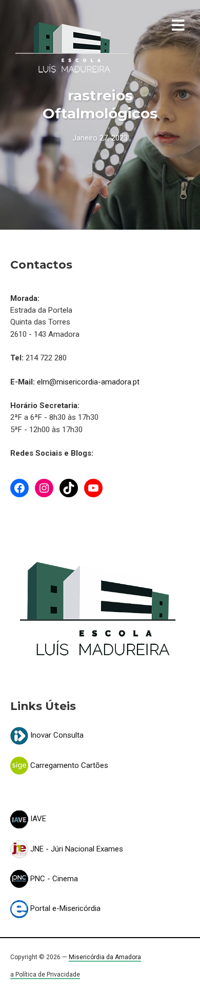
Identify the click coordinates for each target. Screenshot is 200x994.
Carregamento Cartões (68, 765)
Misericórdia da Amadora (105, 957)
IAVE (37, 818)
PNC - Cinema (53, 878)
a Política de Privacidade (45, 974)
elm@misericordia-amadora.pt (88, 382)
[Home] (72, 47)
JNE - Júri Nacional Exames (75, 849)
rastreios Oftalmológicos (100, 104)
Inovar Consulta (56, 735)
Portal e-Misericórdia (64, 908)
